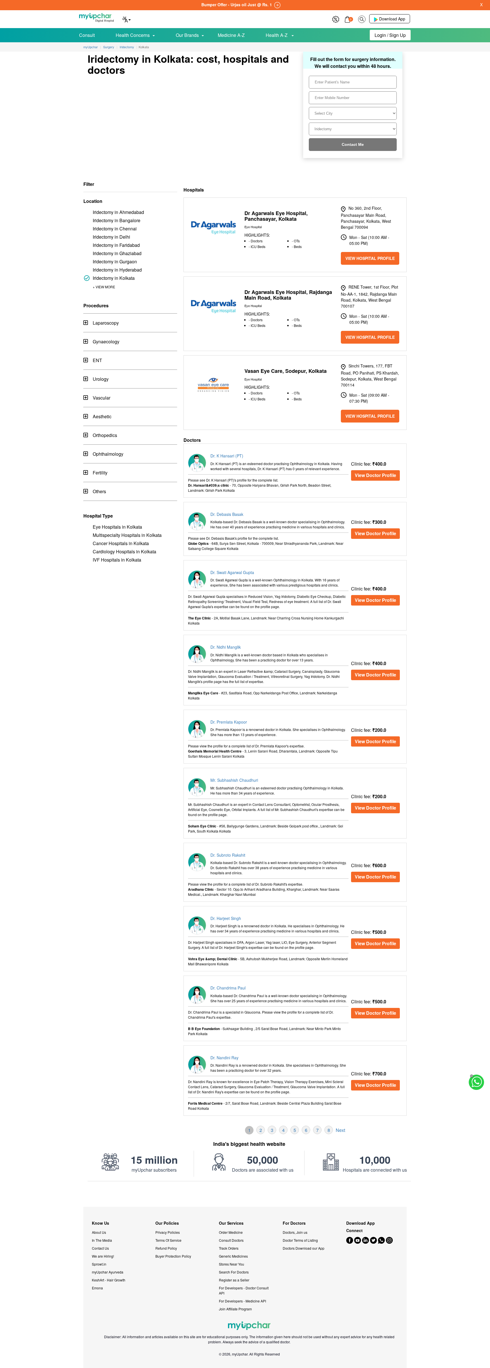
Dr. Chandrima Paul (228, 988)
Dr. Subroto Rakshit (227, 855)
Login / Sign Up (390, 35)
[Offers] (335, 18)
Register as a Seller (234, 1279)
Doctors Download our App (303, 1248)
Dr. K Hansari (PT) (226, 456)
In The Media (102, 1240)
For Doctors (294, 1223)
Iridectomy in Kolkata (114, 278)
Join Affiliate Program (235, 1308)
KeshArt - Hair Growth (108, 1279)
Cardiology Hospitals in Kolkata (124, 551)
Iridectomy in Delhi (111, 237)
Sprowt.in (99, 1264)
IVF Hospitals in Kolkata (117, 559)
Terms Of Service (168, 1240)
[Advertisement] (245, 1194)
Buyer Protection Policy (173, 1256)
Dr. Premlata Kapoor (228, 722)
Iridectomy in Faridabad (116, 245)
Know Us (100, 1223)
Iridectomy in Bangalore (116, 220)
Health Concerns (133, 35)
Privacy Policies (167, 1232)
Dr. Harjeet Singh (225, 918)
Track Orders (228, 1248)
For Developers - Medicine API (242, 1300)
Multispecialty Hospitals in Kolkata (127, 535)
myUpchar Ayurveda (107, 1272)
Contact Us (100, 1248)
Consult (87, 35)
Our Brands (187, 35)
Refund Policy (166, 1248)
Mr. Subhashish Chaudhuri (234, 780)
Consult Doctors (231, 1240)
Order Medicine (231, 1232)
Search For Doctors (234, 1272)
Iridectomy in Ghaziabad (117, 253)
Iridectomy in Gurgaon (115, 261)
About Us (99, 1232)
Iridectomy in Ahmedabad (118, 212)
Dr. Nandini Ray (224, 1057)
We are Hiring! (103, 1256)
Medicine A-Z (231, 35)
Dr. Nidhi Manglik (225, 647)
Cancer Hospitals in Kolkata (121, 543)
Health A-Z (277, 35)
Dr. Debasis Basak (226, 514)
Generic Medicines (233, 1256)
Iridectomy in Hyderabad (117, 269)
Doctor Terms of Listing (300, 1240)
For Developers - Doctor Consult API (244, 1290)
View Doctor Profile (375, 475)
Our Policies (167, 1223)
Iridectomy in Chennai (115, 228)
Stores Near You (231, 1264)
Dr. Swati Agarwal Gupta (232, 572)
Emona (97, 1287)
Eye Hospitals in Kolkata (117, 527)
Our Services (231, 1223)
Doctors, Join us (295, 1232)
